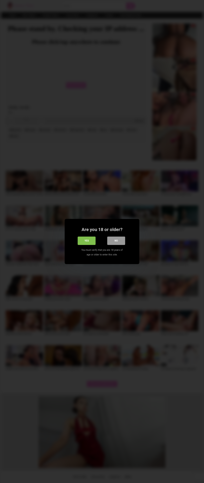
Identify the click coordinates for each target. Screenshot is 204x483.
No (116, 240)
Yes (87, 240)
